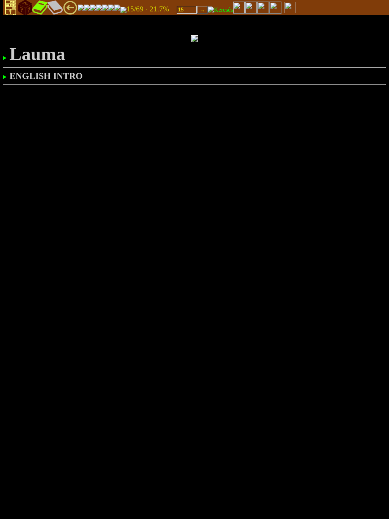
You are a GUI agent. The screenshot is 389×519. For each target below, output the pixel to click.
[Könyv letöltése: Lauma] (123, 9)
